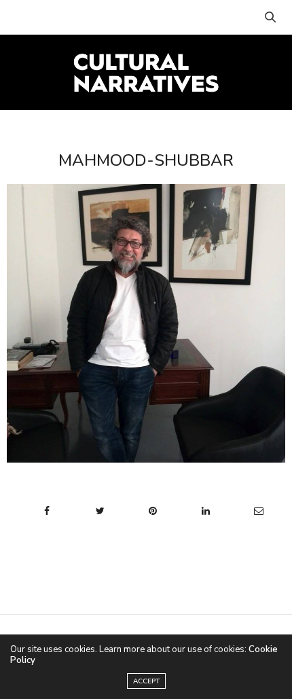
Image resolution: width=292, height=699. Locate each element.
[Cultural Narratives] (146, 72)
